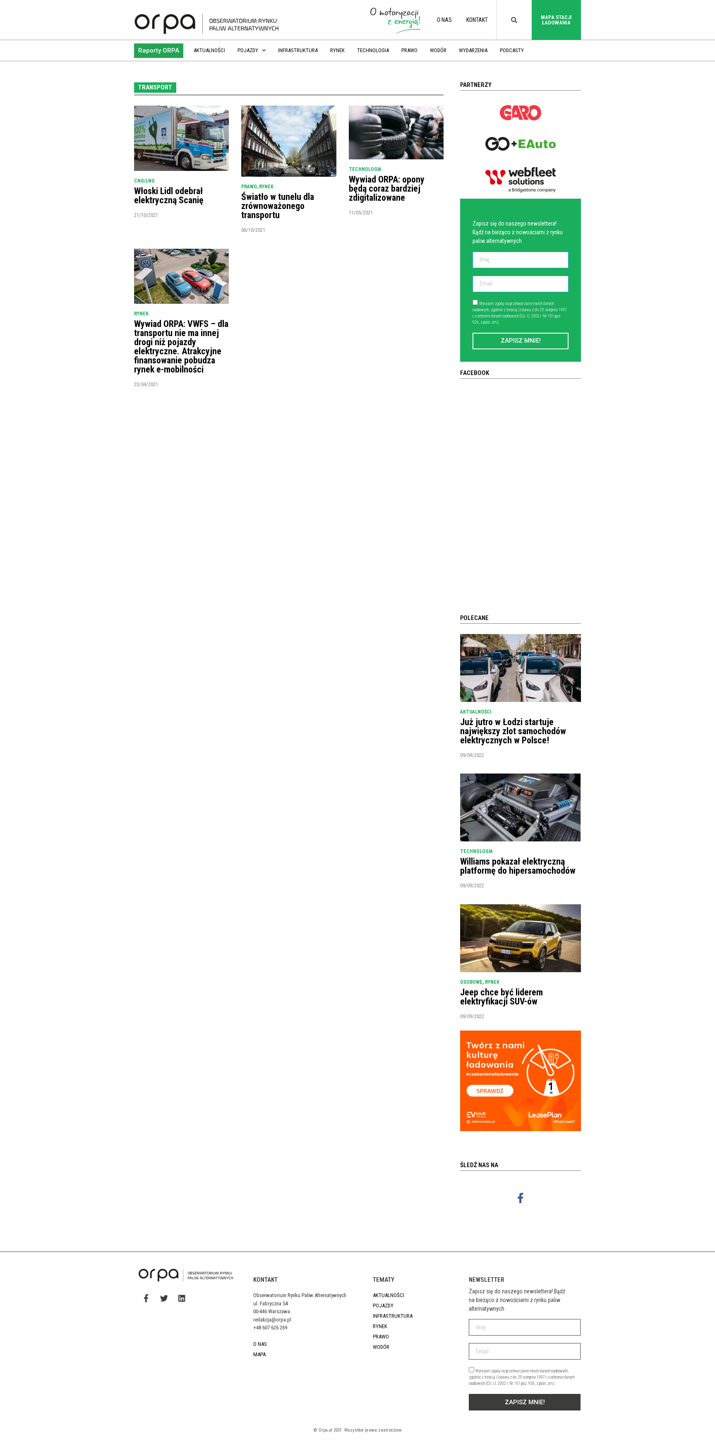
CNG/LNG (144, 181)
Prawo (409, 50)
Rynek (337, 50)
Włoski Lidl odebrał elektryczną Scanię (169, 195)
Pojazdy (248, 50)
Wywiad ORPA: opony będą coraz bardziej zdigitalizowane (387, 188)
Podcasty (512, 50)
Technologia (373, 50)
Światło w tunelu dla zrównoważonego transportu (277, 206)
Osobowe (471, 982)
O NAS (444, 20)
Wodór (438, 50)
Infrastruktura (298, 50)
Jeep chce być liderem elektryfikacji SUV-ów (501, 997)
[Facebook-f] (520, 1197)
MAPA (259, 1354)
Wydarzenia (473, 50)
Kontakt (477, 20)
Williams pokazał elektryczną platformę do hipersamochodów (518, 866)
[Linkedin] (182, 1298)
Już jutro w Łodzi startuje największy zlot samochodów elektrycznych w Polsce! (513, 731)
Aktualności (209, 50)
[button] (158, 50)
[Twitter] (164, 1298)
